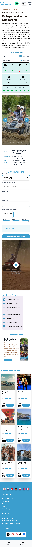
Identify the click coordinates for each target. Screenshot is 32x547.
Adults (4, 219)
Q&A (3, 506)
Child (13, 219)
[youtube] (12, 534)
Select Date (5, 174)
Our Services (5, 501)
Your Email (5, 200)
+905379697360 (5, 5)
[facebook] (24, 534)
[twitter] (8, 534)
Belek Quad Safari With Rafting (10, 340)
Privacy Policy (6, 509)
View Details (10, 405)
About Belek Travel (7, 499)
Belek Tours (6, 10)
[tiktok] (20, 534)
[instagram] (17, 534)
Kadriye (14, 10)
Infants (24, 219)
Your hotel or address (8, 182)
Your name (5, 191)
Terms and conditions (8, 504)
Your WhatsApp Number (9, 209)
